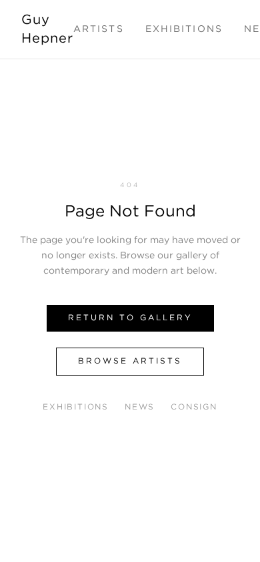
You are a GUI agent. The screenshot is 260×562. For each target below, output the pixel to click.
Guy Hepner (47, 29)
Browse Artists (130, 361)
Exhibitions (184, 29)
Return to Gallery (130, 318)
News (140, 407)
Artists (98, 29)
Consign (194, 407)
